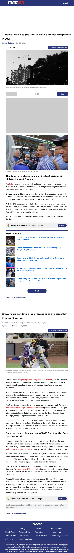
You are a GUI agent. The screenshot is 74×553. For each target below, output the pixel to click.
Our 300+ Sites (56, 529)
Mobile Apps (10, 532)
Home (8, 297)
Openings (22, 529)
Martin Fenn (9, 43)
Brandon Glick (10, 326)
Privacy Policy (55, 532)
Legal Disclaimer (41, 536)
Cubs (11, 184)
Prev (11, 94)
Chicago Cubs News (19, 297)
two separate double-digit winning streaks (22, 408)
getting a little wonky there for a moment (36, 380)
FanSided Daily (24, 532)
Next (62, 94)
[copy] (17, 47)
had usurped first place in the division (20, 449)
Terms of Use (10, 536)
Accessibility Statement (59, 536)
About (7, 529)
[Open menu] (5, 3)
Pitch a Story (39, 532)
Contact (38, 529)
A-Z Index (9, 539)
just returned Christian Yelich (29, 469)
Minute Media (14, 544)
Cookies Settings (25, 539)
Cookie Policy (24, 536)
